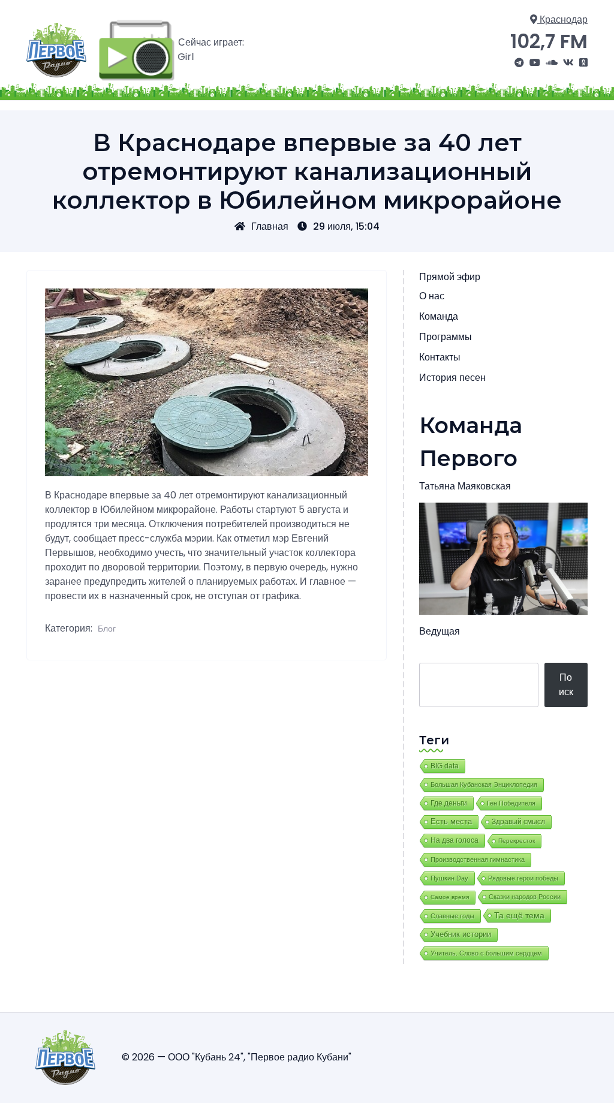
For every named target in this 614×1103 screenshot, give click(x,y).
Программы (445, 337)
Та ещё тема (519, 915)
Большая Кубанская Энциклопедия (484, 784)
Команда (438, 316)
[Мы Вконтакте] (568, 63)
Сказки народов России (525, 896)
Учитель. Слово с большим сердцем (486, 953)
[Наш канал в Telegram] (519, 63)
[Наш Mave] (552, 63)
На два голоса (454, 840)
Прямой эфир (449, 277)
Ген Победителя (511, 803)
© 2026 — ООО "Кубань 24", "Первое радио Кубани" (236, 1057)
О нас (431, 296)
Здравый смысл (518, 822)
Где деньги (449, 803)
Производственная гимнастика (478, 859)
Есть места (451, 822)
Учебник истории (461, 934)
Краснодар (562, 19)
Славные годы (452, 915)
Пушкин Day (449, 878)
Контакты (439, 357)
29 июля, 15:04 (346, 226)
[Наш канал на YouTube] (534, 63)
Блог (107, 629)
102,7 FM (549, 41)
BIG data (445, 766)
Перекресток (516, 840)
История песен (452, 377)
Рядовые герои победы (523, 878)
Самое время (450, 897)
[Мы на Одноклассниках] (583, 63)
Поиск (566, 685)
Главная (269, 226)
